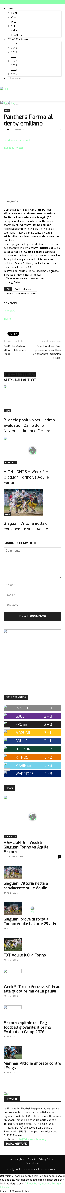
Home (7, 104)
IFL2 (13, 21)
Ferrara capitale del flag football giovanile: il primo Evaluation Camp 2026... (27, 1027)
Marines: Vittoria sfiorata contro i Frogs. (32, 1065)
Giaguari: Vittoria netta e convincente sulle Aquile (26, 885)
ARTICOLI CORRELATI (20, 374)
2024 (14, 69)
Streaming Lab (16, 1159)
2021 (14, 56)
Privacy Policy (46, 1159)
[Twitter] (10, 85)
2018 (14, 48)
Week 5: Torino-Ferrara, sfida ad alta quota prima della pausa (32, 989)
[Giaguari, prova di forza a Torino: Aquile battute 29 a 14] (32, 908)
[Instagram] (7, 85)
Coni (13, 17)
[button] (60, 96)
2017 (14, 43)
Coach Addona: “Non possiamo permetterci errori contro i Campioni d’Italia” (47, 352)
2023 (14, 65)
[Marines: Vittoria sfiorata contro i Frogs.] (32, 1052)
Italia (14, 30)
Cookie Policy (32, 1163)
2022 (14, 61)
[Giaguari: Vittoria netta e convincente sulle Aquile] (32, 502)
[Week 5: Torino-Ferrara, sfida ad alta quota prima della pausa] (32, 975)
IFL (7, 129)
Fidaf (14, 13)
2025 (14, 74)
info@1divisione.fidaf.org (31, 1139)
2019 (14, 52)
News (7, 110)
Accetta (46, 1183)
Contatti (31, 1159)
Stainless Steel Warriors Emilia (20, 293)
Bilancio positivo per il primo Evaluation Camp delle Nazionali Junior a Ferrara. (29, 425)
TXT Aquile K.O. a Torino (25, 955)
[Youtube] (13, 85)
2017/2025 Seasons (19, 39)
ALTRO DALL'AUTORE (20, 380)
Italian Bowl (14, 78)
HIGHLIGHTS (10, 462)
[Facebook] (5, 85)
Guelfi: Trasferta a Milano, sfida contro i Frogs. (16, 350)
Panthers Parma (23, 288)
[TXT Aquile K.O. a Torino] (32, 944)
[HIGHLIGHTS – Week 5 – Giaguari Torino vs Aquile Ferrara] (32, 450)
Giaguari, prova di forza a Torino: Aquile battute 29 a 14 (30, 921)
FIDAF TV (16, 34)
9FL (13, 26)
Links (10, 8)
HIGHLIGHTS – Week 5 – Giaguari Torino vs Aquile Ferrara (26, 477)
